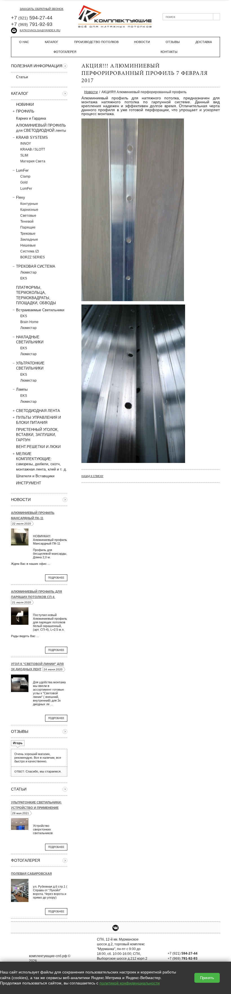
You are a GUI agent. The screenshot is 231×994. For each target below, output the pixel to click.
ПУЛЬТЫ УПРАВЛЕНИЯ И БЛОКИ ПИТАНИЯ (38, 420)
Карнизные (29, 210)
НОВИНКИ (25, 104)
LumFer (22, 170)
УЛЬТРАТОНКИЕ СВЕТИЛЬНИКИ (30, 365)
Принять (207, 978)
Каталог (51, 42)
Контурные (29, 204)
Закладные (29, 239)
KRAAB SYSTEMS (32, 137)
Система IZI (29, 251)
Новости (142, 42)
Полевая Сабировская (31, 873)
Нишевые (28, 245)
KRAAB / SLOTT (32, 149)
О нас (24, 42)
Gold (24, 182)
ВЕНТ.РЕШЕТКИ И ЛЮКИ (38, 447)
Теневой (27, 221)
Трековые (27, 234)
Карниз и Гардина (31, 118)
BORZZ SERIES (32, 257)
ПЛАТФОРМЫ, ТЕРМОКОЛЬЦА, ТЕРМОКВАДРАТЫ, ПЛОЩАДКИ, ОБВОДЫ (36, 295)
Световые (28, 216)
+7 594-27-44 (31, 18)
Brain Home (29, 322)
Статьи (22, 77)
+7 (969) (182, 959)
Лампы (22, 389)
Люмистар (28, 272)
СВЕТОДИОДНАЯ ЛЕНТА (38, 411)
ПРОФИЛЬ (25, 111)
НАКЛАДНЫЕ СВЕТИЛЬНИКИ (29, 339)
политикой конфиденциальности (129, 983)
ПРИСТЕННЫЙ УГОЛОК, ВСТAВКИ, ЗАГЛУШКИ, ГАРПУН (37, 434)
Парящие (27, 227)
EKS (23, 278)
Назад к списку (92, 476)
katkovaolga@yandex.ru (40, 30)
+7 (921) (182, 953)
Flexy (20, 197)
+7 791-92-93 (31, 24)
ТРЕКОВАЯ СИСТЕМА (35, 266)
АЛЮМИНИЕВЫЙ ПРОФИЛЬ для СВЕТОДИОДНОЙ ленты (41, 128)
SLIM (24, 155)
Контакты (169, 51)
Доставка (204, 42)
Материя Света (32, 161)
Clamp (25, 176)
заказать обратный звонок (41, 8)
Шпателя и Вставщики (35, 476)
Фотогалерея (65, 51)
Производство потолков (96, 42)
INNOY (25, 143)
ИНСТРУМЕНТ (28, 483)
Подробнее (56, 577)
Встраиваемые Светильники (40, 310)
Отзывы (173, 42)
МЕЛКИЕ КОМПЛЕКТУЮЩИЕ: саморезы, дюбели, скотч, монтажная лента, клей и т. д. (41, 461)
